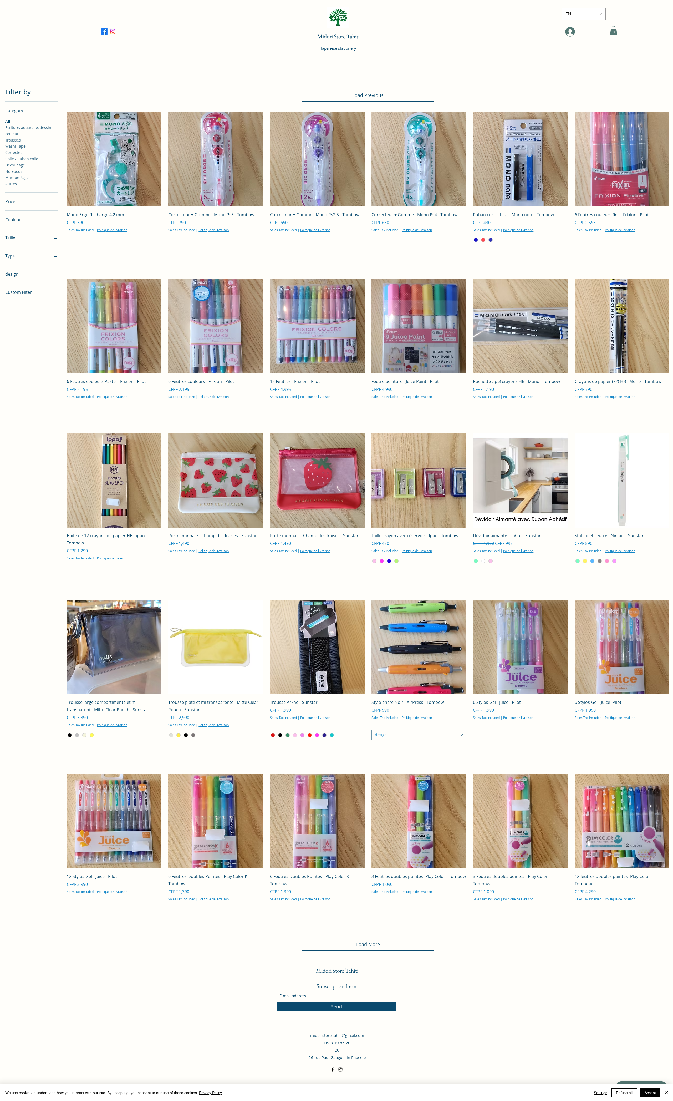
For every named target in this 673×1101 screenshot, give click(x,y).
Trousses (13, 140)
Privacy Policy (210, 1092)
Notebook (13, 171)
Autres (11, 183)
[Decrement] (71, 252)
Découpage (15, 165)
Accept (650, 1092)
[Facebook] (112, 31)
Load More (368, 944)
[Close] (667, 1092)
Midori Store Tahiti (338, 36)
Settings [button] (600, 1092)
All (7, 121)
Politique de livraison (112, 230)
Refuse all (624, 1092)
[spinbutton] (114, 252)
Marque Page (17, 177)
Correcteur (14, 152)
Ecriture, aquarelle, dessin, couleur (28, 130)
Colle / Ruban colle (21, 158)
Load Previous (368, 95)
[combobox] (418, 735)
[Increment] (157, 252)
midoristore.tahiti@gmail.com (337, 1035)
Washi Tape (15, 146)
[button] (613, 30)
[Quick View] (114, 159)
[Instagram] (340, 1069)
